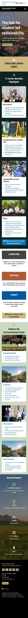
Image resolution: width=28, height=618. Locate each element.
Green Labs (8, 393)
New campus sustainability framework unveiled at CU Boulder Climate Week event (14, 190)
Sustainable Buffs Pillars (12, 358)
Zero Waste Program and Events (14, 388)
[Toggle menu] (25, 9)
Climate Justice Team (11, 434)
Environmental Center (9, 8)
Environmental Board (15, 109)
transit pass (8, 154)
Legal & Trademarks (11, 596)
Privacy (4, 596)
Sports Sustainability (10, 391)
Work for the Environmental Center (14, 431)
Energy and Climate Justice (12, 397)
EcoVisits (7, 399)
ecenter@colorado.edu (7, 579)
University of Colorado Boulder (10, 593)
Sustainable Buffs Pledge (17, 108)
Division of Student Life (6, 9)
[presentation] (14, 343)
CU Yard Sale (8, 470)
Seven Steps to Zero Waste (12, 360)
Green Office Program (11, 395)
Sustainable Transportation (12, 390)
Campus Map (21, 596)
